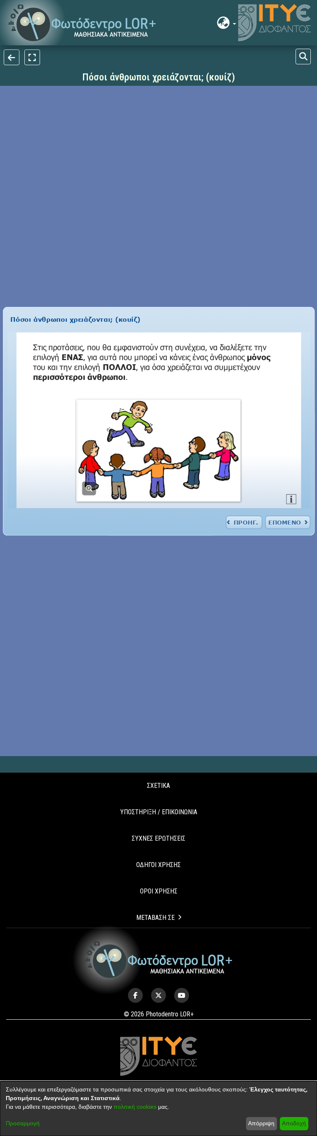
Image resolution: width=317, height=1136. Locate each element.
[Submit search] (303, 56)
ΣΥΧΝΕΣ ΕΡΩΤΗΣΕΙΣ (158, 838)
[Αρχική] (159, 959)
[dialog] (158, 1108)
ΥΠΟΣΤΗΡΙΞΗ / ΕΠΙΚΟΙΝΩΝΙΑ (158, 812)
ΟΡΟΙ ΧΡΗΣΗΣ (158, 891)
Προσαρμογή (23, 1123)
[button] (82, 23)
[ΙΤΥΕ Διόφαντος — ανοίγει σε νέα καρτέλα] (274, 22)
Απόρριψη (261, 1123)
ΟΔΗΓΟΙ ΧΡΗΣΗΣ (158, 865)
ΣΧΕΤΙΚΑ (158, 786)
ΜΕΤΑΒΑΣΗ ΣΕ (155, 918)
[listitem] (135, 995)
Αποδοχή (294, 1123)
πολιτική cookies (135, 1106)
